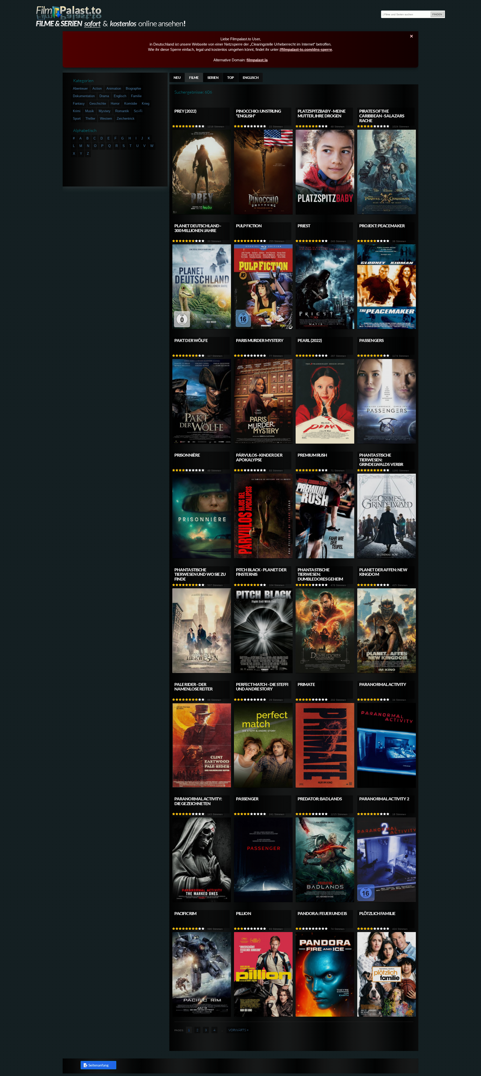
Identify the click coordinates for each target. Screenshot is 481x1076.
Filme (193, 77)
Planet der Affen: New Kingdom (383, 572)
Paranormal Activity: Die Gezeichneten (198, 801)
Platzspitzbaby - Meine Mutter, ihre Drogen (321, 113)
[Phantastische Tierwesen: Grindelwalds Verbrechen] (386, 557)
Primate (306, 684)
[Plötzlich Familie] (386, 1015)
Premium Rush (312, 455)
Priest (304, 225)
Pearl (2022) (310, 340)
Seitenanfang (98, 1065)
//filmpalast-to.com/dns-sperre (306, 49)
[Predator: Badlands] (325, 901)
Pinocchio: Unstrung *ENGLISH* (258, 113)
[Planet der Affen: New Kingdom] (386, 672)
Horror (115, 103)
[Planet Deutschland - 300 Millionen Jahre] (201, 328)
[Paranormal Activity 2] (386, 901)
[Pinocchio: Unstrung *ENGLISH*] (263, 213)
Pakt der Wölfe (191, 340)
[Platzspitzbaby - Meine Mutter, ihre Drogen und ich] (325, 213)
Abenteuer (80, 88)
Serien (213, 77)
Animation (113, 88)
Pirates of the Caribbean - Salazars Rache (381, 115)
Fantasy (79, 103)
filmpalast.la (257, 60)
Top (230, 77)
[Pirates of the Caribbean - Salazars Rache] (386, 213)
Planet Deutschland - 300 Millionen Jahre (197, 228)
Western (106, 118)
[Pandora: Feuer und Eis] (325, 1015)
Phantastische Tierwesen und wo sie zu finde (199, 574)
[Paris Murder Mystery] (263, 442)
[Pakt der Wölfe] (201, 442)
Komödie (130, 103)
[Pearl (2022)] (325, 442)
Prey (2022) (185, 111)
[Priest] (325, 328)
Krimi (76, 111)
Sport (77, 118)
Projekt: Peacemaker (382, 225)
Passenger (247, 798)
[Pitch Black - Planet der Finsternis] (263, 672)
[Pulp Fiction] (263, 328)
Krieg (145, 103)
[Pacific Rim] (201, 1015)
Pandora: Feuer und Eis (322, 913)
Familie (136, 96)
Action (97, 88)
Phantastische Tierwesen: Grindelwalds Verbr (381, 459)
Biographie (133, 88)
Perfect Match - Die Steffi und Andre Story (262, 687)
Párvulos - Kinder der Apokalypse (259, 457)
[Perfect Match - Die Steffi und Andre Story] (263, 786)
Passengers (371, 340)
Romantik (122, 111)
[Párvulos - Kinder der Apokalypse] (263, 557)
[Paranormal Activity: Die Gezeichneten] (201, 901)
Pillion (243, 913)
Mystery (104, 111)
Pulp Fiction (249, 225)
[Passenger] (263, 901)
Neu (177, 77)
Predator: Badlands (320, 798)
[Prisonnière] (201, 557)
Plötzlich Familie (377, 913)
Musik (89, 111)
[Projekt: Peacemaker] (386, 328)
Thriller (90, 118)
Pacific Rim (185, 913)
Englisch (251, 77)
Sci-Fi (138, 111)
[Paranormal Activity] (386, 786)
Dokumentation (84, 96)
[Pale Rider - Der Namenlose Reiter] (201, 786)
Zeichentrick (126, 118)
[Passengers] (386, 442)
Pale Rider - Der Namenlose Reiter (193, 687)
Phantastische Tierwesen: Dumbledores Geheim (320, 574)
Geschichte (97, 103)
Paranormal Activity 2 (384, 798)
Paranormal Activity (382, 684)
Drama (104, 96)
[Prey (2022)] (201, 213)
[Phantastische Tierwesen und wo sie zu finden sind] (201, 672)
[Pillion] (263, 1015)
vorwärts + (238, 1030)
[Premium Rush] (325, 557)
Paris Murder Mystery (260, 340)
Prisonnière (187, 455)
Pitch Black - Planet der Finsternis (261, 572)
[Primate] (325, 786)
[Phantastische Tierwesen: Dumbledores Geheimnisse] (325, 672)
